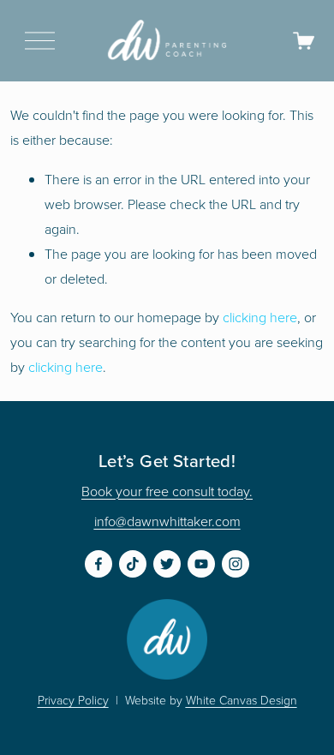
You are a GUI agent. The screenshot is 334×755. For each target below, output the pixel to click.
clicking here (260, 317)
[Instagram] (235, 564)
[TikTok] (132, 564)
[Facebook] (98, 564)
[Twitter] (167, 564)
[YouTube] (201, 564)
